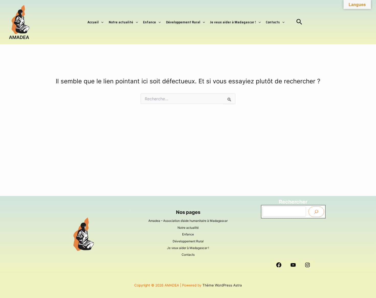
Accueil (93, 22)
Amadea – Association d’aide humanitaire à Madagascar (188, 221)
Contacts (273, 22)
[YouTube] (293, 265)
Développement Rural (183, 22)
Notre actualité (121, 22)
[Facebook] (279, 265)
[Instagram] (307, 265)
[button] (101, 22)
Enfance (149, 22)
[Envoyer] (316, 211)
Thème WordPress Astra (222, 285)
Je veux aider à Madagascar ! (233, 22)
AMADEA (19, 37)
